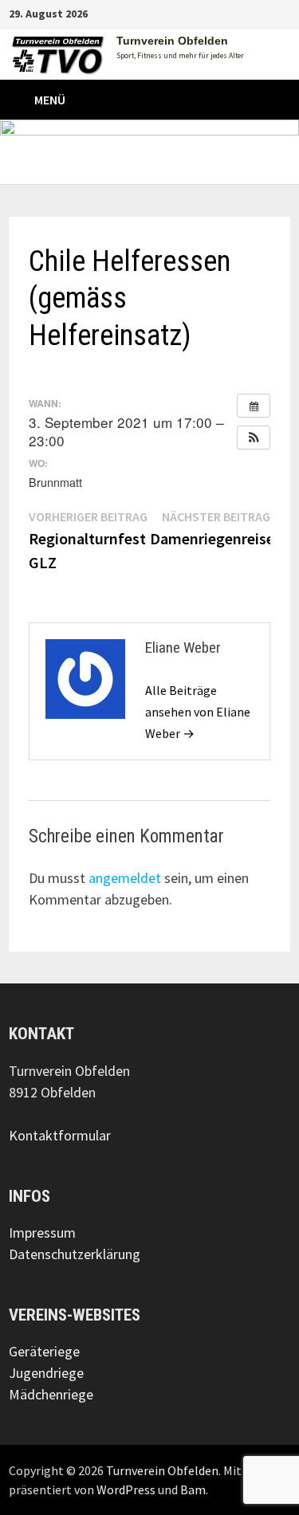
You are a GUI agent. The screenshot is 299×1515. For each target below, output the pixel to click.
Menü (49, 100)
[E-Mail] (281, 12)
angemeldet (125, 878)
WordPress (125, 1489)
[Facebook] (244, 12)
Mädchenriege (51, 1394)
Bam (193, 1489)
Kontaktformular (60, 1135)
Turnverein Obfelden (172, 40)
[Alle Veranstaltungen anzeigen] (253, 406)
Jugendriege (46, 1373)
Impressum (42, 1232)
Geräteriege (44, 1351)
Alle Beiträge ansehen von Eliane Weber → (197, 711)
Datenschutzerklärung (74, 1254)
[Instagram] (263, 12)
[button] (253, 437)
